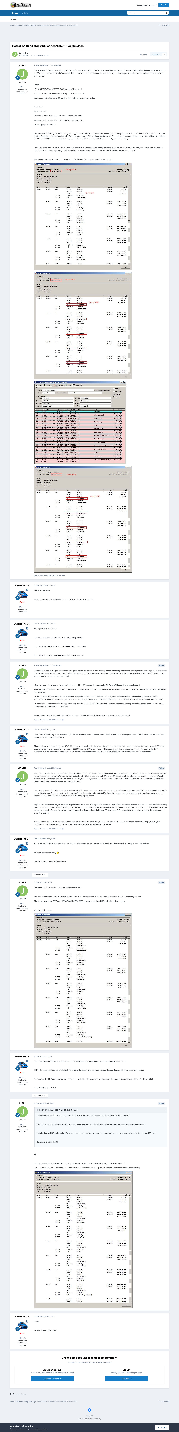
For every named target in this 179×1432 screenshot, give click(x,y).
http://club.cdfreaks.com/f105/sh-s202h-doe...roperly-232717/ (58, 638)
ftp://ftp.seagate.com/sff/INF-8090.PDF (99, 699)
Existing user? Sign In (146, 5)
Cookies (89, 1416)
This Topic (157, 13)
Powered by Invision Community (89, 1419)
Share (144, 54)
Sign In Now (126, 1379)
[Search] (166, 13)
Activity (25, 13)
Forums (13, 19)
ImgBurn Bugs (43, 55)
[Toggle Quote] (38, 1110)
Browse (15, 13)
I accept (163, 1427)
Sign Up (164, 5)
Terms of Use (42, 1429)
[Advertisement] (89, 35)
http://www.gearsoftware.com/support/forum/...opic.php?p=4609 (60, 646)
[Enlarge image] (58, 853)
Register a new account (52, 1379)
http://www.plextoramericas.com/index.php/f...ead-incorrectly (58, 655)
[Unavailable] (83, 216)
